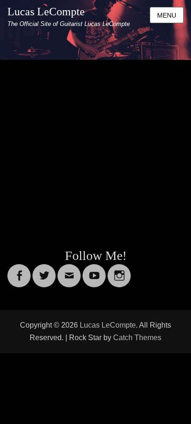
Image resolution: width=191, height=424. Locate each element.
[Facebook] (19, 270)
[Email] (69, 270)
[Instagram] (119, 270)
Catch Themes (137, 338)
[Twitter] (44, 270)
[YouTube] (94, 270)
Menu (166, 15)
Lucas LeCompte (46, 12)
